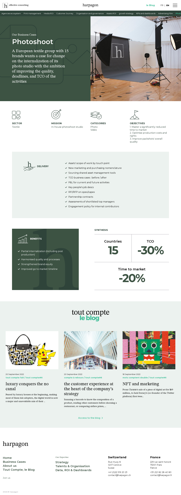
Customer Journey (64, 13)
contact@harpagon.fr (161, 475)
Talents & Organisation (72, 466)
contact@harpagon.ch (119, 475)
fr (161, 5)
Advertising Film (165, 13)
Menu (175, 5)
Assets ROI (111, 13)
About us (10, 465)
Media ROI (48, 13)
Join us (6, 477)
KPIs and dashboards (145, 13)
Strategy (62, 462)
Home (7, 458)
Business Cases (14, 461)
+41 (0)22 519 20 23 (117, 472)
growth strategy (126, 13)
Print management (32, 13)
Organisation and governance (90, 13)
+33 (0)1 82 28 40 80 (161, 472)
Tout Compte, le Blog (19, 469)
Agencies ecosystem (11, 13)
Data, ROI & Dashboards (73, 470)
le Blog (150, 5)
